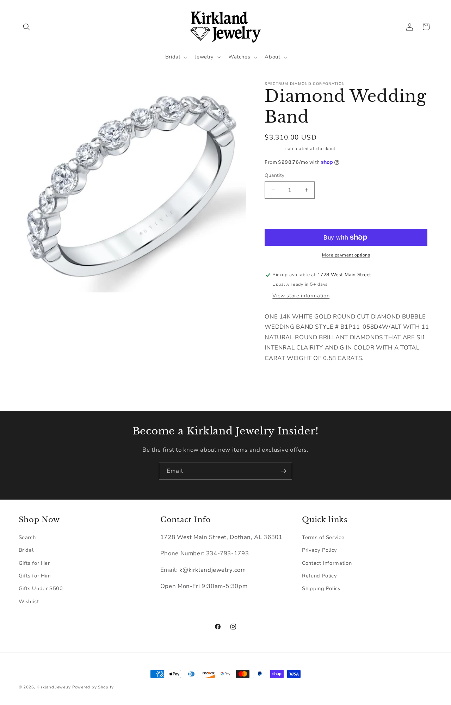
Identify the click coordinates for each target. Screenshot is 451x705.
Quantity (274, 175)
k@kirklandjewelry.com (212, 569)
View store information (300, 295)
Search (27, 536)
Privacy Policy (319, 550)
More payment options (346, 255)
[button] (27, 27)
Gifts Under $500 (41, 588)
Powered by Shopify (93, 687)
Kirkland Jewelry (54, 687)
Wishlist (29, 601)
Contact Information (327, 562)
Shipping (274, 148)
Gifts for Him (35, 575)
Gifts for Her (34, 562)
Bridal (26, 550)
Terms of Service (323, 536)
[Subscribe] (284, 471)
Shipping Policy (321, 588)
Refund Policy (319, 575)
